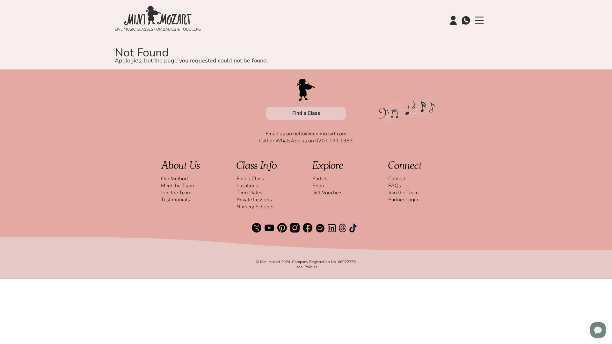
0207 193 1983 (334, 140)
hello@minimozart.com (319, 133)
